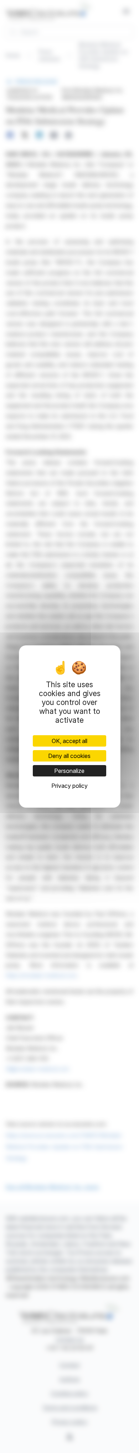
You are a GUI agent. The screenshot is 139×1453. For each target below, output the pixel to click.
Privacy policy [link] (69, 785)
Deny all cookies (69, 755)
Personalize (69, 770)
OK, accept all (69, 740)
